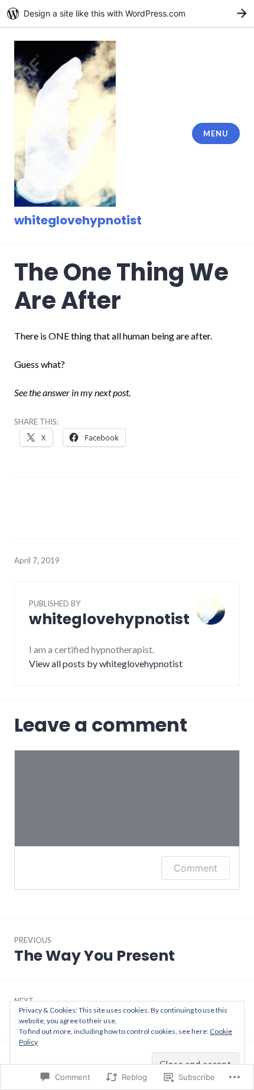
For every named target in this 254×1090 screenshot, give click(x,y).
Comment (195, 868)
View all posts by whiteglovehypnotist (106, 663)
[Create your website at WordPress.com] (127, 13)
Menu (215, 133)
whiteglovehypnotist (78, 220)
